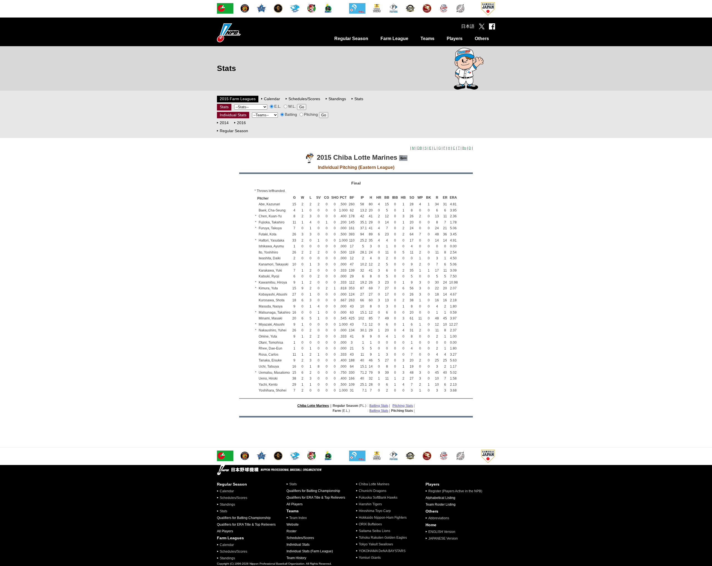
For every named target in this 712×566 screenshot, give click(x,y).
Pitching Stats (402, 406)
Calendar (272, 99)
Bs (464, 148)
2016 (241, 122)
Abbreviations (438, 518)
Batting (291, 114)
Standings (337, 99)
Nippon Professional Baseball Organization (243, 33)
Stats (358, 99)
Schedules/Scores (304, 99)
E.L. (277, 106)
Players (455, 38)
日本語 (467, 26)
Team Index (298, 518)
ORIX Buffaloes (370, 524)
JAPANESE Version (443, 538)
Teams (427, 38)
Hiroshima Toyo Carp (375, 511)
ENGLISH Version (441, 532)
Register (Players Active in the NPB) (457, 491)
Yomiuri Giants (370, 558)
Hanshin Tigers (370, 504)
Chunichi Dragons (372, 491)
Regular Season (351, 38)
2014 (224, 122)
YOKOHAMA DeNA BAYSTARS (382, 551)
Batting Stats (378, 406)
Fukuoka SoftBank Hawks (378, 497)
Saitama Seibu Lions (374, 531)
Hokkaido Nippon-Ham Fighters (383, 518)
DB (419, 148)
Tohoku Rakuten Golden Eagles (383, 538)
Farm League (394, 38)
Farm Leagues (230, 538)
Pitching (311, 114)
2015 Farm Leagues (238, 99)
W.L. (292, 106)
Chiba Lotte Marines (313, 406)
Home (431, 525)
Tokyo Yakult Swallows (376, 544)
